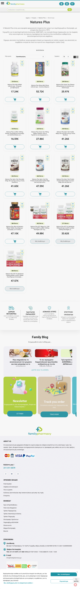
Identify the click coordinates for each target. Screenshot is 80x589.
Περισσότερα (64, 581)
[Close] (77, 572)
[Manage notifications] (75, 584)
